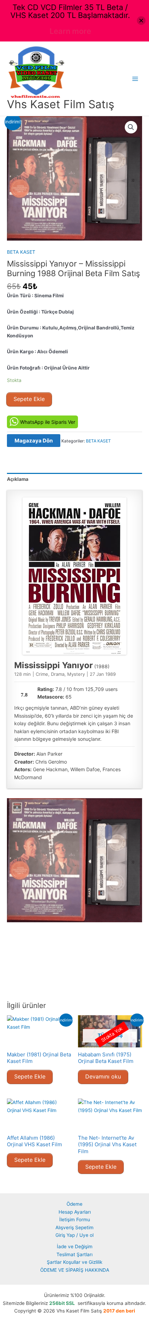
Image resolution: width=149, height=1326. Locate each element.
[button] (131, 127)
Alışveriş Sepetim (74, 1227)
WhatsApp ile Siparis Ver (47, 422)
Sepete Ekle (29, 398)
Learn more (70, 31)
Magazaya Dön (34, 440)
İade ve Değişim (75, 1246)
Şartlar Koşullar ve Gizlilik (74, 1262)
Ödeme (74, 1204)
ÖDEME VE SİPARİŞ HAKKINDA (74, 1270)
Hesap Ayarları (75, 1212)
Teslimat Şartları (74, 1254)
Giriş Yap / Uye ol (74, 1235)
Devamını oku (103, 1076)
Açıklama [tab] (17, 479)
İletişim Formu (74, 1219)
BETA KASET (21, 252)
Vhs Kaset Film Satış (60, 104)
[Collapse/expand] (141, 20)
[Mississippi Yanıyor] (74, 576)
